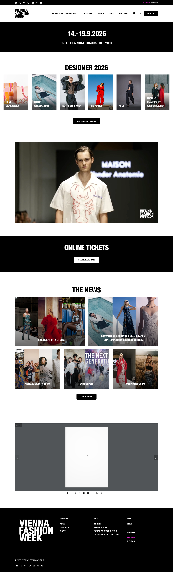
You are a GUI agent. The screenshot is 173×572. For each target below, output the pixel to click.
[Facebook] (16, 2)
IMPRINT (98, 524)
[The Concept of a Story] (50, 321)
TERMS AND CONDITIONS (105, 531)
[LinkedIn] (33, 2)
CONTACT (64, 527)
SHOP (129, 524)
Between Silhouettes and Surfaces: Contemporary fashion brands (123, 338)
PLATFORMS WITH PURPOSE (37, 384)
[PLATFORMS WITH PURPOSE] (37, 369)
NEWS (63, 531)
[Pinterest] (37, 2)
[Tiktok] (41, 2)
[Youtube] (24, 2)
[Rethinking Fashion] (135, 369)
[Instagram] (28, 2)
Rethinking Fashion (135, 384)
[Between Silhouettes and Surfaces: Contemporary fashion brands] (123, 321)
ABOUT (63, 524)
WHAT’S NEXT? (86, 384)
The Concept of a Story (49, 340)
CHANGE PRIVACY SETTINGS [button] (107, 534)
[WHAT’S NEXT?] (86, 369)
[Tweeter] (20, 2)
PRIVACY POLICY (102, 527)
